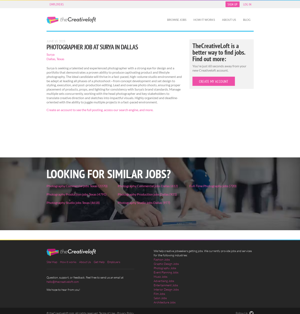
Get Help (99, 262)
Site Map (52, 262)
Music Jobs (160, 276)
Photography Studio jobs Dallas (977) (144, 203)
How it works (204, 19)
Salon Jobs (160, 298)
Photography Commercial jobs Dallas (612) (148, 186)
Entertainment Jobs (166, 285)
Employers (57, 4)
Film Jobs (159, 293)
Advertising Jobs (164, 281)
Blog (246, 19)
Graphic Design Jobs (166, 263)
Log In (247, 4)
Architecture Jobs (165, 302)
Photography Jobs (165, 268)
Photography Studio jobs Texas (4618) (73, 203)
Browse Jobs (176, 19)
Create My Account (213, 81)
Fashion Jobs (162, 259)
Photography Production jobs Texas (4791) (77, 194)
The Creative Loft (71, 20)
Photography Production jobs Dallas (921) (147, 194)
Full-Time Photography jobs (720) (213, 186)
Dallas (51, 59)
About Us (229, 19)
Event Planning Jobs (166, 272)
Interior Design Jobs (166, 289)
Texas (60, 59)
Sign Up (232, 4)
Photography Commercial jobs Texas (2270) (77, 186)
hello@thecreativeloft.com (63, 281)
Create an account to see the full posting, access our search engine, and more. (100, 110)
